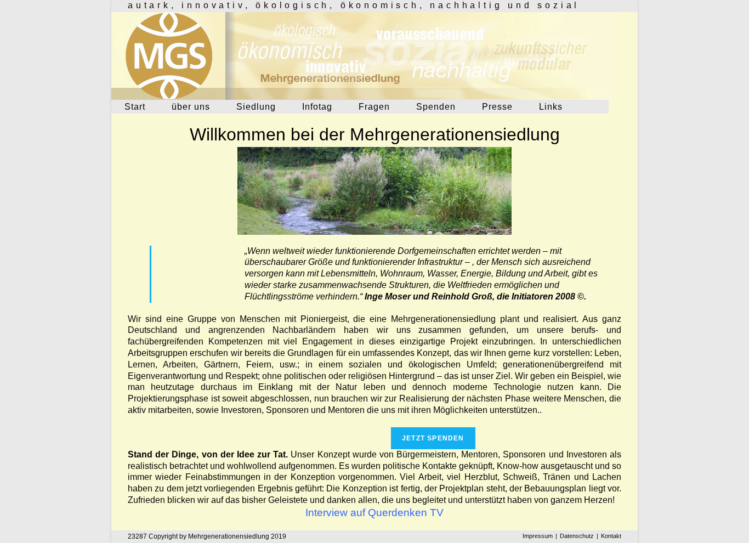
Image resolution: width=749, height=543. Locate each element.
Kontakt (611, 536)
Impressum (538, 536)
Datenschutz (577, 536)
